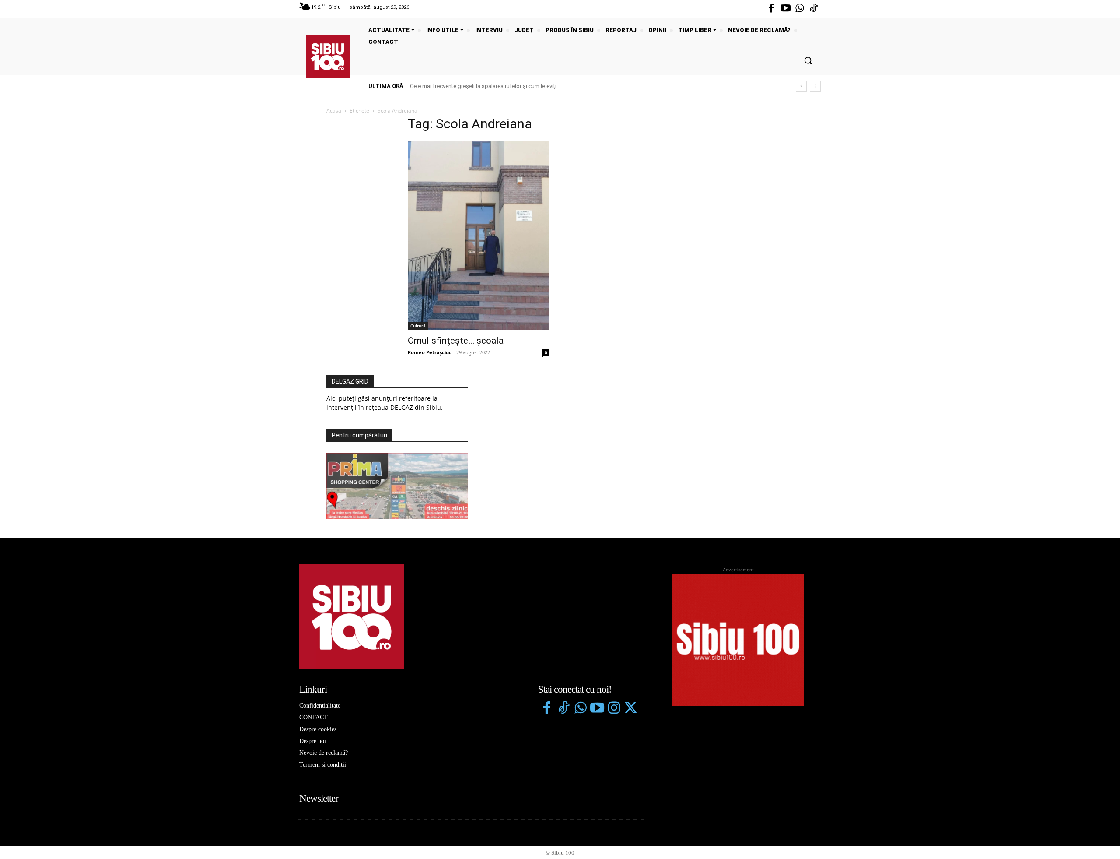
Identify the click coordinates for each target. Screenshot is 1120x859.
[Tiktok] (814, 9)
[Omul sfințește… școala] (479, 235)
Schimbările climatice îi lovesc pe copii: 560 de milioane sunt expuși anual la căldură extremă (530, 86)
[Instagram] (614, 709)
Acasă (333, 110)
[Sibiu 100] (328, 56)
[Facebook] (771, 9)
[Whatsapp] (800, 9)
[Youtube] (785, 9)
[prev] (801, 86)
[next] (815, 86)
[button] (808, 60)
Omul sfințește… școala (456, 340)
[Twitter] (630, 709)
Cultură (418, 326)
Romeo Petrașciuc (430, 352)
